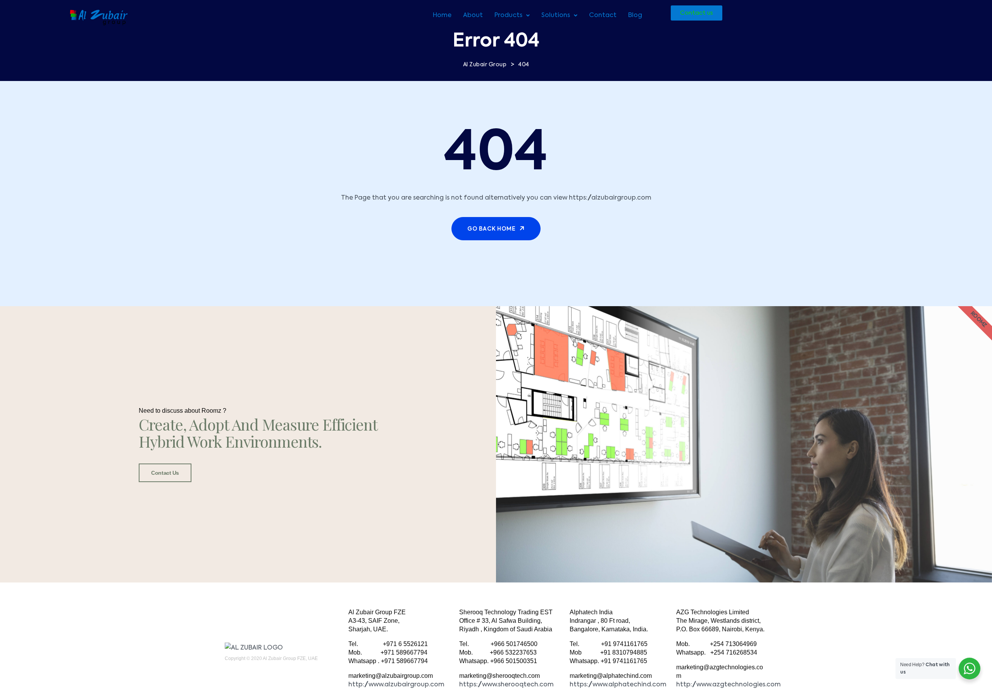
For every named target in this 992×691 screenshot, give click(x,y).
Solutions (555, 15)
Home (442, 15)
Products (508, 15)
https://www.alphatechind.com (618, 685)
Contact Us (165, 473)
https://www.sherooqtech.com (506, 685)
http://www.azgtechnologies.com (728, 685)
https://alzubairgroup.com (610, 198)
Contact (603, 15)
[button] (512, 15)
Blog (635, 15)
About (473, 15)
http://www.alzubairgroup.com (396, 685)
